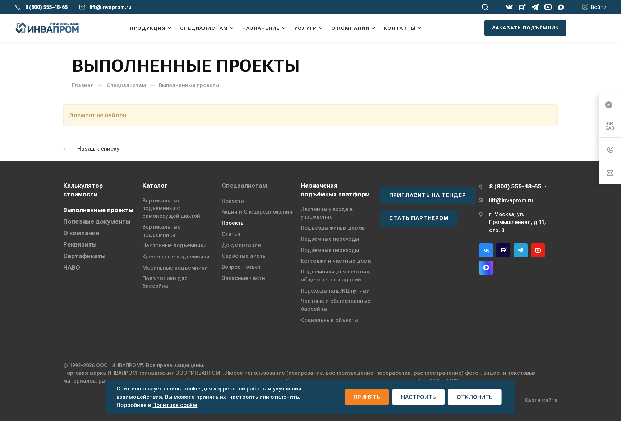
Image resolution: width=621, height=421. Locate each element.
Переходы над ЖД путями (335, 290)
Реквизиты (80, 244)
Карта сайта (541, 400)
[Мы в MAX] (561, 7)
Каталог (154, 185)
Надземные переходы (330, 239)
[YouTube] (548, 7)
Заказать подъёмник (525, 28)
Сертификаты (84, 255)
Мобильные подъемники (175, 268)
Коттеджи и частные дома (336, 261)
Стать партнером (418, 218)
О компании (81, 233)
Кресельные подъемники (176, 256)
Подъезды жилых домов (333, 228)
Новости (233, 201)
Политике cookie (174, 405)
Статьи (231, 234)
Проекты (233, 223)
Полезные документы (96, 221)
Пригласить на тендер (427, 195)
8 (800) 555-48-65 (46, 7)
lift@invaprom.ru (110, 7)
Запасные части (243, 278)
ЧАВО (71, 267)
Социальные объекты (329, 320)
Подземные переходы (330, 250)
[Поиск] (485, 7)
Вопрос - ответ (241, 267)
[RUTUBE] (522, 7)
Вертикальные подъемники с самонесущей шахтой (171, 208)
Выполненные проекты (98, 210)
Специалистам (244, 185)
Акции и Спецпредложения (257, 212)
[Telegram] (535, 7)
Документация (241, 245)
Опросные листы (244, 256)
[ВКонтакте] (509, 7)
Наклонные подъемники (174, 245)
